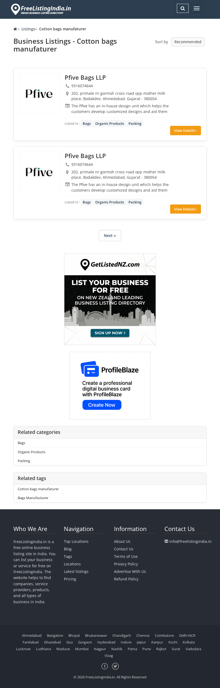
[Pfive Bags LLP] (39, 94)
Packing (135, 123)
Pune (146, 648)
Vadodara (193, 648)
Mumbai (82, 648)
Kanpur (157, 642)
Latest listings (76, 571)
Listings (28, 28)
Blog (68, 548)
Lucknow (23, 648)
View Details (185, 130)
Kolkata (189, 642)
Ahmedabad (32, 635)
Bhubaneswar (96, 635)
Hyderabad (106, 642)
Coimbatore (164, 635)
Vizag (109, 655)
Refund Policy (126, 578)
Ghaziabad (52, 642)
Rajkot (161, 648)
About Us (122, 541)
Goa (69, 642)
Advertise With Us (130, 571)
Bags (87, 123)
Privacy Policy (126, 563)
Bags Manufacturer (33, 497)
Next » (110, 235)
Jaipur (141, 642)
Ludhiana (43, 648)
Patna (132, 648)
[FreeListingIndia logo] (41, 9)
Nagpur (100, 648)
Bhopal (74, 635)
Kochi (172, 642)
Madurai (63, 648)
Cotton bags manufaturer (38, 488)
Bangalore (55, 635)
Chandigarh (121, 635)
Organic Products (109, 123)
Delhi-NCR (187, 635)
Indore (126, 642)
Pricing (70, 578)
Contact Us (123, 548)
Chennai (142, 635)
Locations (72, 563)
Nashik (116, 648)
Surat (176, 648)
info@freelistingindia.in (190, 541)
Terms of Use (126, 556)
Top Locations (76, 541)
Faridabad (31, 642)
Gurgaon (85, 642)
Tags (68, 556)
